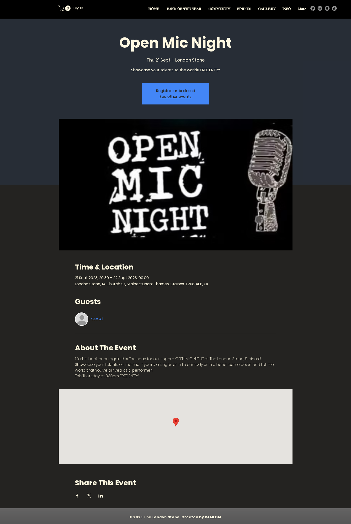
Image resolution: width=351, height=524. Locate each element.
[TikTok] (334, 8)
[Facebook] (312, 8)
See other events (175, 96)
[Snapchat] (327, 8)
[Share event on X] (89, 496)
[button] (65, 8)
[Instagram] (320, 8)
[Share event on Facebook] (77, 496)
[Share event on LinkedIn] (100, 496)
